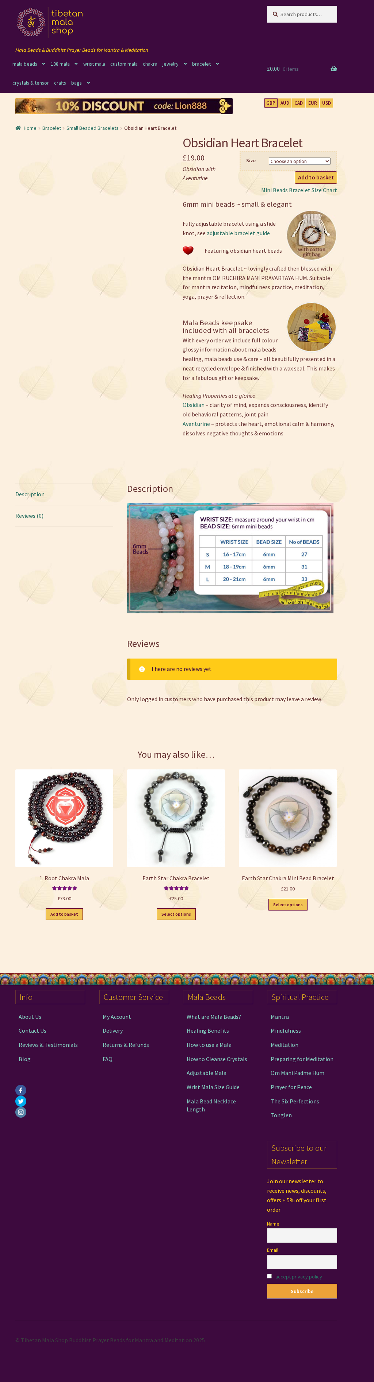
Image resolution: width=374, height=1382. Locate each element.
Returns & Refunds (126, 1044)
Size (251, 160)
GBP (270, 103)
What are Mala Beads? (214, 1016)
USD (326, 103)
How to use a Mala (209, 1044)
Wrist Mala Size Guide (213, 1087)
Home (30, 128)
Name (273, 1223)
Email (272, 1250)
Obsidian (194, 404)
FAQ (107, 1059)
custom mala (124, 64)
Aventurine (196, 423)
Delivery (113, 1030)
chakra (150, 64)
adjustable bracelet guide (238, 233)
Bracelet (51, 128)
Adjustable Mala (206, 1072)
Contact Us (32, 1030)
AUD (284, 103)
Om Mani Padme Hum (297, 1072)
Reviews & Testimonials (48, 1044)
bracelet (201, 64)
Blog (25, 1059)
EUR (312, 103)
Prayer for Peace (291, 1087)
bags (76, 82)
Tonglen (281, 1115)
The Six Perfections (295, 1101)
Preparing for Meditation (302, 1059)
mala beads (24, 64)
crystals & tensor (30, 82)
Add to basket (316, 177)
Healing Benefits (208, 1030)
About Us (30, 1016)
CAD (298, 103)
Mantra (280, 1016)
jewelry (171, 64)
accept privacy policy (298, 1276)
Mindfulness (286, 1030)
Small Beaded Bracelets (92, 128)
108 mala (60, 64)
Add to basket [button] (64, 914)
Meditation (284, 1044)
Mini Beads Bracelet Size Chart (299, 190)
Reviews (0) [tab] (29, 515)
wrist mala (94, 64)
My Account (117, 1016)
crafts (60, 82)
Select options (176, 914)
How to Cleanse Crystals (217, 1059)
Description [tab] (30, 494)
